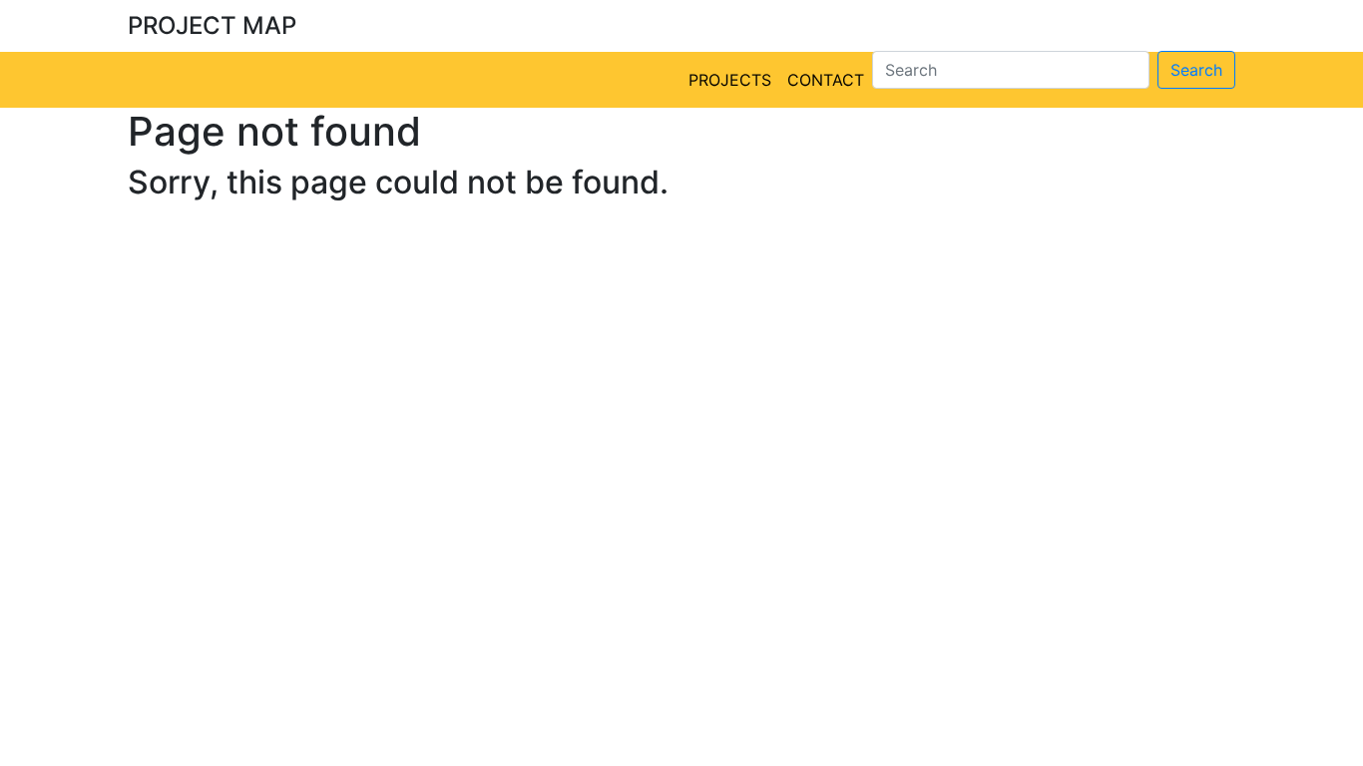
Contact (825, 80)
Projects (729, 80)
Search (1196, 70)
